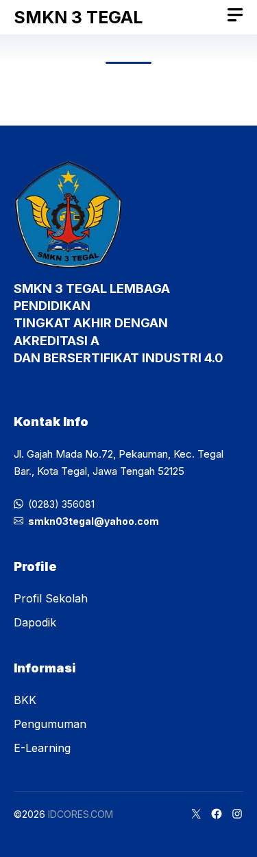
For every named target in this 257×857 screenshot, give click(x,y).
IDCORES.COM (80, 814)
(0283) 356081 (61, 504)
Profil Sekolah (51, 598)
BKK (25, 700)
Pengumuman (50, 724)
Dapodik (35, 622)
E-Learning (42, 748)
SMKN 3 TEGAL (78, 17)
